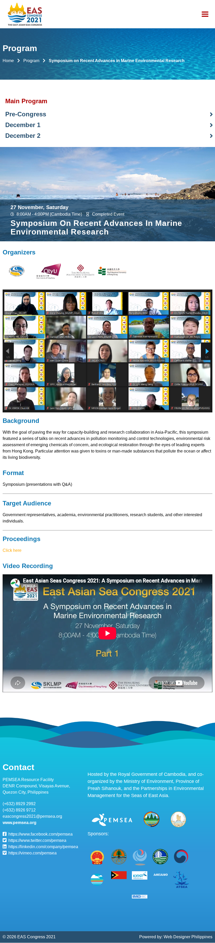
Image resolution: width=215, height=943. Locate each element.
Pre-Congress (25, 114)
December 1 (22, 124)
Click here (12, 550)
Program (31, 60)
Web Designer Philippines (188, 937)
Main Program (26, 101)
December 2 (22, 135)
